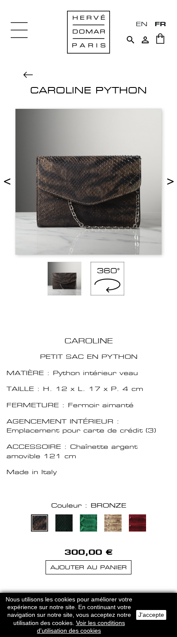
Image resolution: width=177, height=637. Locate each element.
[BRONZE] (39, 524)
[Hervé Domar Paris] (88, 31)
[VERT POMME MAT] (88, 524)
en (141, 24)
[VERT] (64, 524)
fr (160, 24)
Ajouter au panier (88, 567)
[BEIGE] (113, 524)
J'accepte (151, 614)
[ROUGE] (137, 524)
